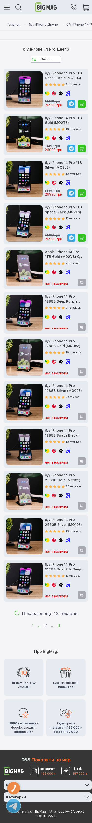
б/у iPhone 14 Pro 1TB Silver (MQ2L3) (63, 165)
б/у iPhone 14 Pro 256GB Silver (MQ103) (63, 522)
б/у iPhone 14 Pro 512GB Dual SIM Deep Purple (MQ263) (63, 567)
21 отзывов (73, 84)
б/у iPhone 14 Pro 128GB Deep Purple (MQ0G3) (61, 299)
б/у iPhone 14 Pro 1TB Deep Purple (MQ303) (63, 75)
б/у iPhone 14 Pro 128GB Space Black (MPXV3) (61, 433)
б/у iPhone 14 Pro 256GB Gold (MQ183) (62, 477)
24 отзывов (74, 486)
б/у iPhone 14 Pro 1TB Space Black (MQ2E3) (63, 209)
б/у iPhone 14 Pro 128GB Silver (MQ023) (63, 388)
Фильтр (46, 59)
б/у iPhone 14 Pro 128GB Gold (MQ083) (62, 343)
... (39, 625)
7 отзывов (72, 263)
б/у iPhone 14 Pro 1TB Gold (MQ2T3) (63, 120)
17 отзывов (73, 218)
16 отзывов (73, 129)
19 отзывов (73, 174)
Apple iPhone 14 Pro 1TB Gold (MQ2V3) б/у (63, 254)
